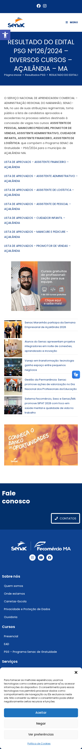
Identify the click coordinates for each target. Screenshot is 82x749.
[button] (5, 35)
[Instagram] (32, 557)
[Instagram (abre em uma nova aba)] (44, 6)
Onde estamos (14, 594)
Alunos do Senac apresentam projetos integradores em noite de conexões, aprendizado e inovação (50, 346)
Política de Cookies (39, 743)
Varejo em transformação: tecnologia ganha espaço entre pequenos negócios (49, 365)
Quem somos (13, 586)
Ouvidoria (10, 617)
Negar (41, 723)
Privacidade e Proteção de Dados (27, 609)
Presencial (11, 636)
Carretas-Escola (15, 601)
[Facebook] (49, 557)
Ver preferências (41, 734)
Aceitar (41, 713)
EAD (6, 644)
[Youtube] (41, 557)
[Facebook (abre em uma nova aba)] (38, 6)
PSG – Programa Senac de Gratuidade (30, 652)
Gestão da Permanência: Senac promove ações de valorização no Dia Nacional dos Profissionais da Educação (51, 384)
